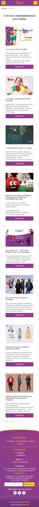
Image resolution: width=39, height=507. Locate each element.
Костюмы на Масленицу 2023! (18, 99)
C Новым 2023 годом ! (19, 148)
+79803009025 (20, 455)
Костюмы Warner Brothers (16, 298)
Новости (31, 441)
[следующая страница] (21, 421)
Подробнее (19, 67)
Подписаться (29, 484)
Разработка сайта (16, 504)
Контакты (20, 444)
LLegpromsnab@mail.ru (20, 462)
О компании (10, 441)
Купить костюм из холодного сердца (18, 348)
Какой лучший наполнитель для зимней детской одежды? (19, 398)
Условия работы (21, 441)
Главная (4, 8)
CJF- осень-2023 (16, 49)
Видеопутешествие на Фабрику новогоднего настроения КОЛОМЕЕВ (19, 197)
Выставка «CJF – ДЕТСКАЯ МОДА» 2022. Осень (18, 251)
